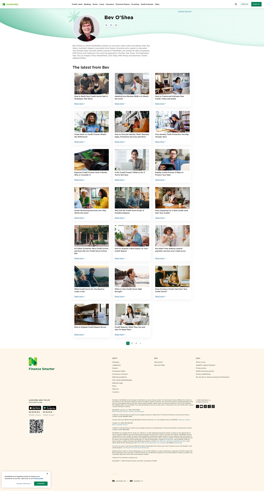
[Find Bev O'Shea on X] (106, 25)
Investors (115, 392)
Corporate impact (119, 371)
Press (114, 386)
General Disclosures (151, 442)
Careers (115, 368)
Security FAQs (159, 365)
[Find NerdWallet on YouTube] (201, 406)
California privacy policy (205, 371)
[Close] (47, 473)
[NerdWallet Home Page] (10, 4)
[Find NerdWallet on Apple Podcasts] (209, 406)
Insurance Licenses (184, 419)
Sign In (245, 4)
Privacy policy (201, 368)
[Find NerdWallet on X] (197, 406)
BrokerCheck (178, 442)
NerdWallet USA (121, 481)
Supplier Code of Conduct (205, 365)
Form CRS (159, 441)
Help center (158, 362)
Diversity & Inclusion (120, 374)
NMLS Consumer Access (119, 411)
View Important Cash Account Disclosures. (136, 447)
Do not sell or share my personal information (212, 377)
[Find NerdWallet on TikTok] (213, 406)
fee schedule (161, 442)
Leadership (116, 365)
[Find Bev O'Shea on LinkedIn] (116, 25)
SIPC (172, 439)
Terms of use (200, 362)
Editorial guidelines (119, 377)
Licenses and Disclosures (136, 411)
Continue (41, 483)
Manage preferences (23, 483)
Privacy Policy (182, 441)
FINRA (168, 439)
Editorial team (117, 383)
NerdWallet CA (138, 481)
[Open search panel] (236, 4)
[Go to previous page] (123, 343)
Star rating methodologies (122, 380)
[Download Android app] (49, 408)
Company (115, 362)
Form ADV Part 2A (169, 441)
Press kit (115, 389)
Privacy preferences (203, 374)
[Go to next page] (140, 343)
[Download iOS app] (35, 408)
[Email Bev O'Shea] (111, 25)
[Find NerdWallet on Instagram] (205, 406)
